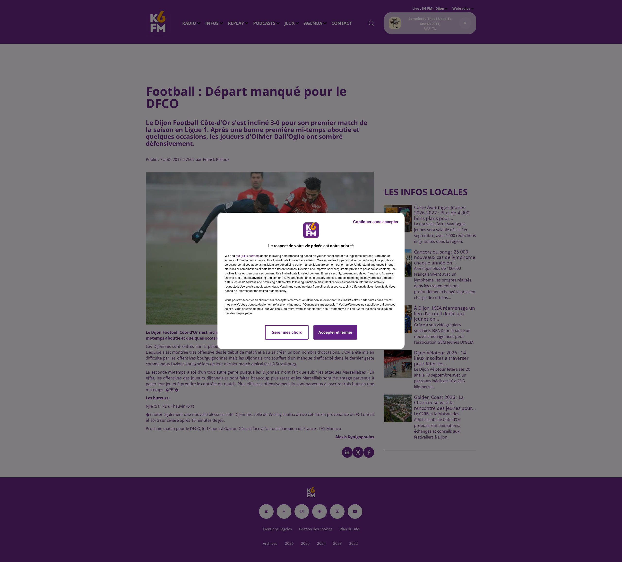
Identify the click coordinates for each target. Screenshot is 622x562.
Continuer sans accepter (375, 221)
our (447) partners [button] (247, 256)
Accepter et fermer (335, 332)
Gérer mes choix (287, 332)
